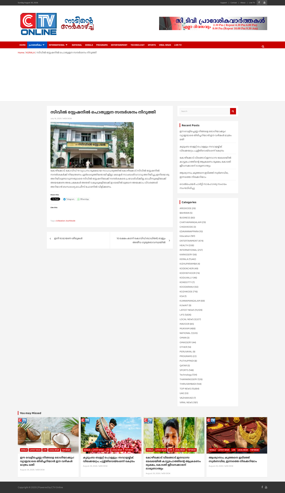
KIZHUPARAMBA (188, 264)
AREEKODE (185, 208)
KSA (182, 296)
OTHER (183, 347)
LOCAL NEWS (187, 319)
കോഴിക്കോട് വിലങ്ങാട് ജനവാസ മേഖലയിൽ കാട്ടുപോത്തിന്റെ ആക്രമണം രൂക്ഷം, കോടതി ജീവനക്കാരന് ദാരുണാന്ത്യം (205, 162)
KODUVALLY (186, 277)
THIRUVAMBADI (188, 384)
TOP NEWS (185, 388)
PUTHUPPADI (187, 361)
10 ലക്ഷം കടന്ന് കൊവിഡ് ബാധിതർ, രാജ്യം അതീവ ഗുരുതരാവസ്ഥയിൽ (141, 240)
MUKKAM (185, 328)
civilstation (60, 220)
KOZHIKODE (186, 291)
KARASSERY (186, 254)
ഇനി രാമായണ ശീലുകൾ (68, 238)
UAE (182, 393)
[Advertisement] (142, 77)
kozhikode (70, 220)
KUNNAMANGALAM (190, 301)
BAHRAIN (184, 213)
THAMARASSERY (188, 379)
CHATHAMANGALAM (190, 222)
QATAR (183, 365)
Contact (234, 2)
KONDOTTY (186, 282)
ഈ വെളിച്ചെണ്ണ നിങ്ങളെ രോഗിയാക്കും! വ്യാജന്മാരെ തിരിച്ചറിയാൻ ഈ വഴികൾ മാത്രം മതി (206, 135)
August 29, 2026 (27, 469)
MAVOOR (184, 324)
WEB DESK (67, 118)
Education (185, 236)
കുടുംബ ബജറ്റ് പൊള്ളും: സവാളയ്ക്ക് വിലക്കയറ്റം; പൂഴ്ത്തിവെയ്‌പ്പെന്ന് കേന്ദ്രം (109, 459)
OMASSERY (186, 342)
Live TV (252, 2)
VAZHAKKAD (186, 398)
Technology (186, 375)
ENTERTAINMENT (119, 45)
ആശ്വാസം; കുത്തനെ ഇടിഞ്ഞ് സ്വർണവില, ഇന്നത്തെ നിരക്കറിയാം (233, 459)
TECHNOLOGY (138, 45)
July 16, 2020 (55, 118)
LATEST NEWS (187, 310)
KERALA (89, 45)
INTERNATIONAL (57, 45)
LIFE (182, 315)
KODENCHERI (187, 268)
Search (233, 111)
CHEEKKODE (186, 227)
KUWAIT (184, 305)
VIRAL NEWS (165, 45)
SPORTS (152, 45)
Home (22, 45)
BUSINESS (185, 217)
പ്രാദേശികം (35, 45)
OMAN (183, 337)
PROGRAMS (102, 45)
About (243, 2)
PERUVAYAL (186, 351)
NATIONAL (77, 45)
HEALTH (184, 245)
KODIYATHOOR (187, 273)
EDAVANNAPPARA (189, 231)
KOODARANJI (187, 287)
